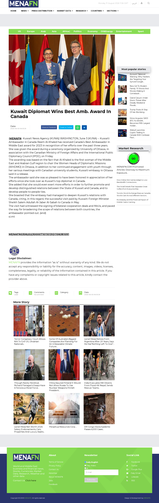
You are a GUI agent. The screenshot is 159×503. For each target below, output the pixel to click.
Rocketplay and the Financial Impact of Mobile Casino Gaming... (132, 201)
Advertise (53, 473)
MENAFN (15, 138)
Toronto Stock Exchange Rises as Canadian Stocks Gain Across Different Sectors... (134, 194)
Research (81, 11)
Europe (31, 31)
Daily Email (135, 473)
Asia (54, 31)
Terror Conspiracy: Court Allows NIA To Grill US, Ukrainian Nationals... (29, 341)
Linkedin (135, 477)
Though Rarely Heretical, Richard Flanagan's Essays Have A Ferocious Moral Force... (29, 385)
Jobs (51, 480)
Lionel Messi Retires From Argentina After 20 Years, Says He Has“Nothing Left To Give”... (99, 341)
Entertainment (120, 31)
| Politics (77, 31)
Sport (139, 31)
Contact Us (54, 469)
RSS (133, 480)
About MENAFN (56, 477)
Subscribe (91, 480)
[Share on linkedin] (84, 127)
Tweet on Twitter (66, 127)
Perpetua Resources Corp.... (63, 427)
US (16, 31)
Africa (65, 31)
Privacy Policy (55, 466)
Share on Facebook (49, 127)
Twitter (134, 466)
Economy (93, 31)
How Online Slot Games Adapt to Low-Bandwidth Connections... (132, 181)
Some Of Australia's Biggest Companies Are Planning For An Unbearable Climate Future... (63, 343)
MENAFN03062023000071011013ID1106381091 (39, 234)
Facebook (135, 462)
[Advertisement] (80, 20)
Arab (43, 31)
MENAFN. (28, 498)
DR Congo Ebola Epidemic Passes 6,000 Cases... (97, 428)
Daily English (92, 462)
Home (13, 11)
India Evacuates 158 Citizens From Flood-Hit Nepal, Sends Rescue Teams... (98, 385)
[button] (141, 3)
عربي (134, 3)
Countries (96, 11)
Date (13, 126)
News (24, 11)
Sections (112, 11)
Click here (30, 480)
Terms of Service (56, 462)
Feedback (53, 484)
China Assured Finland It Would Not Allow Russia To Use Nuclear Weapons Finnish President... (65, 387)
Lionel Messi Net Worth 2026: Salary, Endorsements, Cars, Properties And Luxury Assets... (29, 429)
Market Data (64, 11)
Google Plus (136, 469)
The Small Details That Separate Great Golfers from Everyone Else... (132, 188)
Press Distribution (42, 11)
